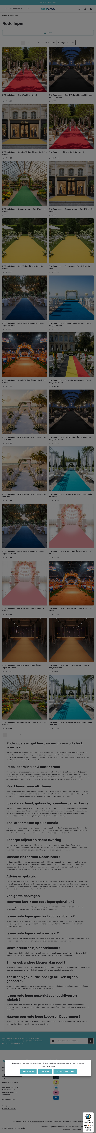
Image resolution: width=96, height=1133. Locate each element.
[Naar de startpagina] (48, 9)
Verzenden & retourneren (71, 1130)
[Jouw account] (85, 8)
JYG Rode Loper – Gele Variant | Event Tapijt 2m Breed (23, 267)
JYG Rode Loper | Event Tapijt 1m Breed (19, 95)
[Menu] (79, 8)
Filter (49, 33)
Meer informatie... (78, 1063)
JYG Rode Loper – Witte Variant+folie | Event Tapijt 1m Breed (24, 495)
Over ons (44, 1126)
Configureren (28, 1071)
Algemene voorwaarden (58, 1126)
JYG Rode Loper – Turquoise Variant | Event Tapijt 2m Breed (70, 723)
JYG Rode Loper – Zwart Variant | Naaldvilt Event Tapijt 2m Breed (70, 438)
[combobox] (15, 8)
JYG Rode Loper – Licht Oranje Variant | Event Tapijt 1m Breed (69, 666)
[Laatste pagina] (38, 43)
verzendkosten (36, 1122)
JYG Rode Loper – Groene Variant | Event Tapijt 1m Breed (24, 210)
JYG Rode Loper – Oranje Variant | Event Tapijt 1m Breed (24, 381)
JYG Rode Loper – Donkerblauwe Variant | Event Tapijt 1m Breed (23, 552)
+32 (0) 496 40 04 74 (12, 1076)
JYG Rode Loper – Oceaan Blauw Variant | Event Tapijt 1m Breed (70, 324)
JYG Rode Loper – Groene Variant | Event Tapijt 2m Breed (24, 723)
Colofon (53, 1066)
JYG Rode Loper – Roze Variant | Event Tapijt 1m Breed (70, 552)
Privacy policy (74, 1126)
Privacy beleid (45, 1066)
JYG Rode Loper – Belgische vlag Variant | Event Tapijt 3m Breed (70, 381)
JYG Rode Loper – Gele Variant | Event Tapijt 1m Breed (69, 267)
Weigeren (45, 1071)
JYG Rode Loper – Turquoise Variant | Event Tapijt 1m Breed (70, 495)
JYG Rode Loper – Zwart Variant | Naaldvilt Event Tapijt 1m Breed (70, 96)
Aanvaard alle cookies (65, 1071)
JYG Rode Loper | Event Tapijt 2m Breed (66, 152)
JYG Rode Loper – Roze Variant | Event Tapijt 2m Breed (23, 609)
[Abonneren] (90, 1041)
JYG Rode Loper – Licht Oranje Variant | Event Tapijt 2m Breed (22, 666)
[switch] (88, 1130)
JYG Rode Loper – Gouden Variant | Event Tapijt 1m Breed (24, 153)
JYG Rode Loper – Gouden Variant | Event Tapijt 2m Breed (71, 210)
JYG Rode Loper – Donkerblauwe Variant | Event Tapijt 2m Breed (23, 324)
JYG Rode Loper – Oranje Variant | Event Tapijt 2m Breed (70, 609)
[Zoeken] (28, 8)
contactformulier (9, 1108)
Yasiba (22, 1128)
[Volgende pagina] (33, 43)
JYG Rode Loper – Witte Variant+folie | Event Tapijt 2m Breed (24, 438)
